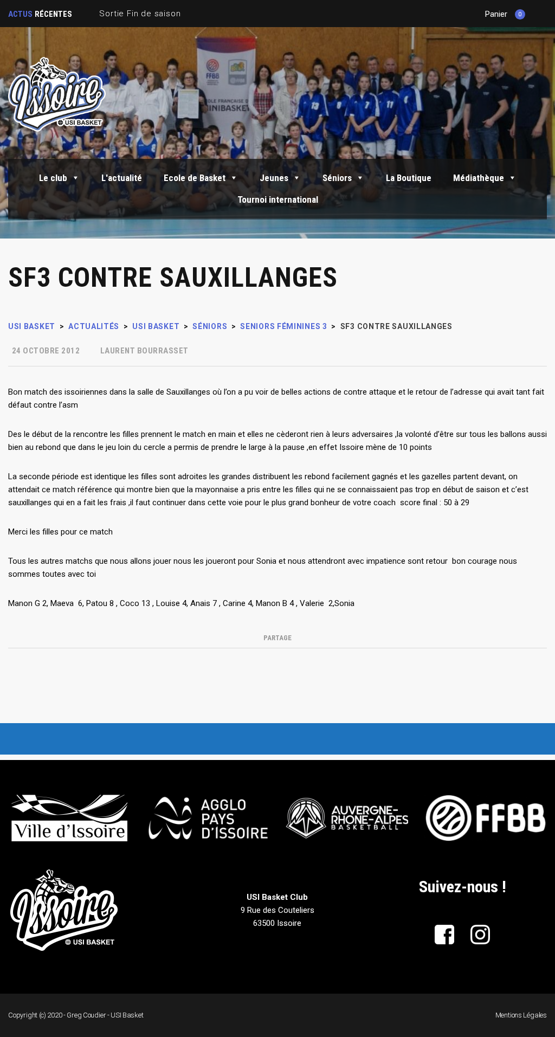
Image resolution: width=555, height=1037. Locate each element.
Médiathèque (478, 177)
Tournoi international (277, 199)
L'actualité (121, 177)
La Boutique (408, 177)
